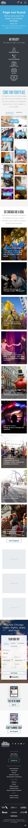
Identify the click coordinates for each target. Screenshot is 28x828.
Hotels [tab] (6, 643)
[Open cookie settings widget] (25, 825)
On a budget (7, 194)
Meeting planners (14, 768)
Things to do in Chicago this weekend (14, 428)
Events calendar (14, 795)
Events (14, 80)
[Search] (21, 2)
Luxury (20, 170)
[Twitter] (15, 744)
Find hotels (14, 673)
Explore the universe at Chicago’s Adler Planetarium (14, 290)
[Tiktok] (24, 744)
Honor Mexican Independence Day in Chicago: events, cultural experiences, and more (14, 461)
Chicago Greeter (14, 788)
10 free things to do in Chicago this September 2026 (12, 323)
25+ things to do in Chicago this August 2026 (14, 532)
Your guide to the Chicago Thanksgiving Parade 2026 (13, 394)
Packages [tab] (21, 643)
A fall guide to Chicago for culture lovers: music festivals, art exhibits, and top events (13, 253)
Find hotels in (6, 650)
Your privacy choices (15, 821)
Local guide (14, 121)
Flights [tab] (13, 643)
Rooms (4, 664)
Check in (4, 657)
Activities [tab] (14, 646)
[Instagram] (18, 744)
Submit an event (14, 797)
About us (14, 782)
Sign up (14, 705)
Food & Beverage (13, 59)
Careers (14, 784)
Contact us (14, 760)
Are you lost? (14, 39)
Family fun (20, 133)
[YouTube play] (21, 744)
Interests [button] (19, 112)
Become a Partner (14, 774)
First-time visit (7, 139)
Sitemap (15, 822)
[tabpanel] (14, 664)
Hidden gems (21, 188)
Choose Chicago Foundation (14, 790)
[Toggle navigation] (25, 2)
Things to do (14, 66)
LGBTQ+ (7, 157)
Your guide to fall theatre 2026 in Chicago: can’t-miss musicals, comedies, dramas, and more (14, 357)
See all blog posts (14, 541)
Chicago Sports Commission (14, 776)
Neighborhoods (14, 52)
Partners (14, 772)
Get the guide (14, 731)
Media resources (14, 786)
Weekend (7, 176)
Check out (17, 657)
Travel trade (14, 770)
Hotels (14, 73)
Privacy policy (5, 821)
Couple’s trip (20, 151)
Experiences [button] (10, 112)
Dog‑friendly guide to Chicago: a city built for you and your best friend (14, 496)
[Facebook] (13, 744)
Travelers (17, 664)
